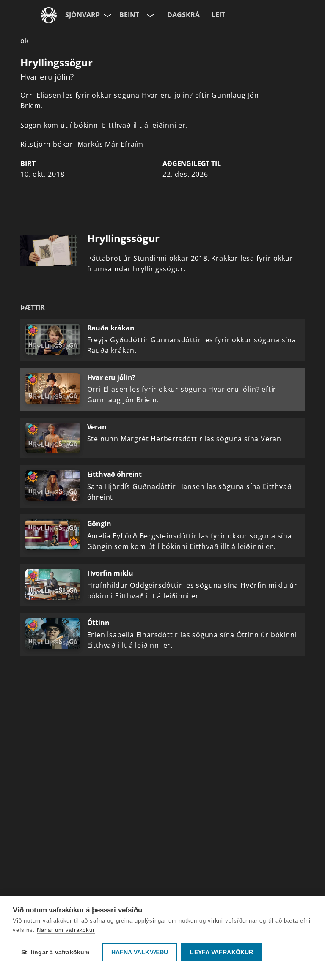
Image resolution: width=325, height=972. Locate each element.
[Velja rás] (149, 15)
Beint (129, 14)
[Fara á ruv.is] (49, 15)
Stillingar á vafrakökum (55, 952)
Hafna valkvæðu (139, 952)
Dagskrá (183, 14)
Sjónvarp (82, 14)
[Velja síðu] (107, 15)
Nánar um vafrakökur (65, 930)
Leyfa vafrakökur (221, 952)
